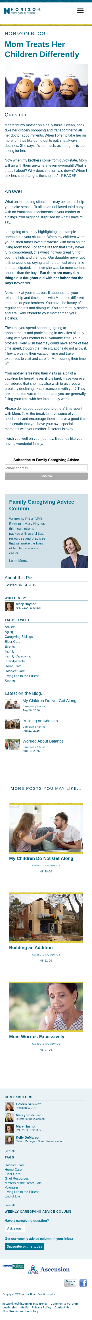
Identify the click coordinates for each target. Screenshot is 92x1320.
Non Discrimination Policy (20, 1311)
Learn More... (19, 561)
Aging (9, 632)
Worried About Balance (43, 741)
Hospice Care (15, 671)
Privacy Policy (41, 1307)
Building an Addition (40, 721)
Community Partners (65, 1304)
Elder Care (12, 641)
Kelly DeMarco (27, 1137)
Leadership (9, 1307)
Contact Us (61, 1307)
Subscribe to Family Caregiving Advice (46, 460)
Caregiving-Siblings (19, 637)
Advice (10, 627)
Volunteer (11, 1187)
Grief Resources (17, 1178)
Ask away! (15, 1228)
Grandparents (15, 661)
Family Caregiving (18, 656)
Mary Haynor (26, 604)
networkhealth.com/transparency (25, 1304)
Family (10, 651)
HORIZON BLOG (25, 33)
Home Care (13, 666)
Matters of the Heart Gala (23, 1183)
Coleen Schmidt (28, 1104)
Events (10, 646)
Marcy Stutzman (28, 1115)
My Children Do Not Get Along (49, 700)
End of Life (12, 1196)
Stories (10, 681)
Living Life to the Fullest (22, 676)
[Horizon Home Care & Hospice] (24, 14)
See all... (11, 1151)
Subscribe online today (24, 1246)
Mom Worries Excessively (36, 1036)
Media (24, 1307)
